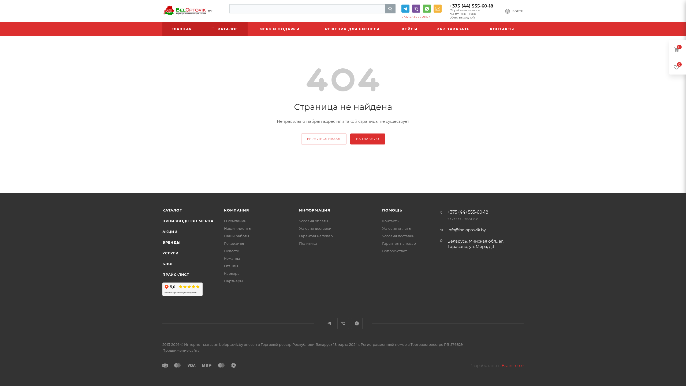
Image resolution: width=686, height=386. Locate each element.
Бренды (171, 242)
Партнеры (233, 281)
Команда (232, 258)
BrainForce (513, 365)
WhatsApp (427, 9)
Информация (314, 210)
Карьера (232, 273)
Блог (168, 264)
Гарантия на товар (316, 236)
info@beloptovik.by (438, 9)
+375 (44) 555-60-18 (471, 6)
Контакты (390, 221)
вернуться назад (324, 139)
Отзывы (231, 266)
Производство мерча (187, 221)
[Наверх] (660, 365)
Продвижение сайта (181, 350)
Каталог (172, 210)
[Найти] (390, 8)
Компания (236, 210)
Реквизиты (234, 243)
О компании (235, 221)
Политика (308, 243)
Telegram (405, 9)
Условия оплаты (313, 221)
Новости (231, 251)
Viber (416, 9)
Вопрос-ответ (394, 251)
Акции (170, 231)
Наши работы (236, 236)
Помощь (392, 210)
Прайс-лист (175, 274)
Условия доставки (315, 228)
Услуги (170, 253)
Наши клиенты (237, 228)
